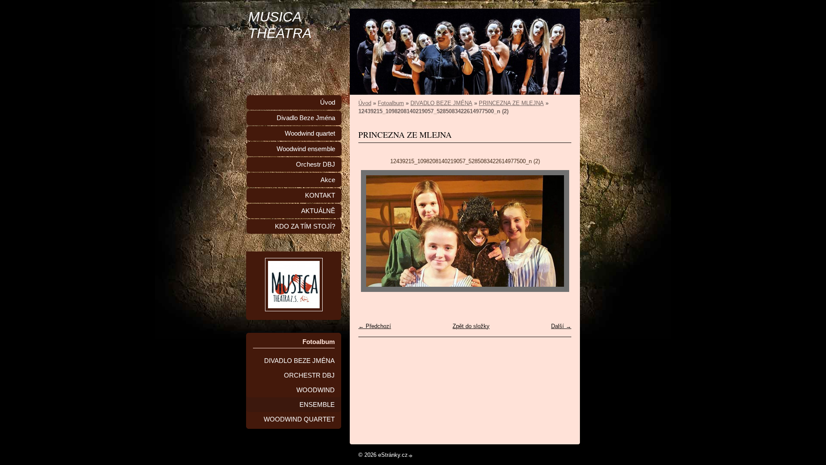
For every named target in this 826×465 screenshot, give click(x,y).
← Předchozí (374, 326)
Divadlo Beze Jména (306, 118)
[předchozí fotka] (372, 231)
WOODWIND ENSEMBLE (315, 397)
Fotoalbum (391, 103)
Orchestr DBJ (315, 164)
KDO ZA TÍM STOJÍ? (305, 226)
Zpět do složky (471, 326)
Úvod (364, 103)
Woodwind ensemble (306, 149)
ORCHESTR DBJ (309, 375)
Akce (328, 180)
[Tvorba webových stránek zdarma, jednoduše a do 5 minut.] (411, 456)
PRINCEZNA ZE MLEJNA (511, 103)
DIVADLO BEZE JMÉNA (441, 103)
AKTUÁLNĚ (318, 211)
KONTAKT (320, 195)
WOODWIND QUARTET (299, 419)
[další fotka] (557, 231)
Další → (561, 326)
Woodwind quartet (310, 133)
